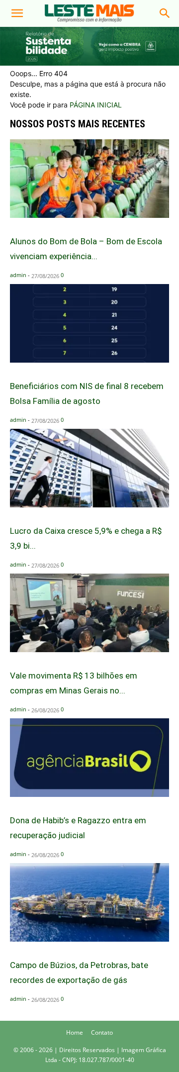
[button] (17, 13)
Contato (102, 1032)
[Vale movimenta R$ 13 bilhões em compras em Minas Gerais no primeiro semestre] (89, 649)
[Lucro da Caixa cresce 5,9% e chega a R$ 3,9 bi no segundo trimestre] (89, 504)
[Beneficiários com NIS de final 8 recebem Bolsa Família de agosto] (89, 360)
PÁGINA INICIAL (96, 104)
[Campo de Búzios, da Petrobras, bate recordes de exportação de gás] (89, 939)
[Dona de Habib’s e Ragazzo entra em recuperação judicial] (89, 794)
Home (74, 1032)
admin (18, 275)
